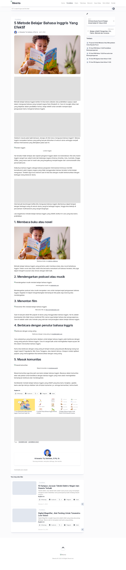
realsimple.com (54, 285)
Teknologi (83, 3)
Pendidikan (70, 3)
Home (63, 3)
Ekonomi (89, 3)
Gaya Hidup (97, 3)
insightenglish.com (57, 334)
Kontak (113, 3)
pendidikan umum (34, 442)
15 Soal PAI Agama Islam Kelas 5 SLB (100, 62)
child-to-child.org (53, 261)
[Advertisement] (47, 89)
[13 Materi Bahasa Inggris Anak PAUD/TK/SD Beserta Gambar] (69, 405)
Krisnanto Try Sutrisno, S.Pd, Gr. (29, 32)
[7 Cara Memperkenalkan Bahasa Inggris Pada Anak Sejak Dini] (24, 405)
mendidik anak (23, 442)
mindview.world (53, 368)
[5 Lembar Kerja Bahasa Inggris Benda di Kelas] (47, 405)
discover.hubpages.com (52, 309)
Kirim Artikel (106, 3)
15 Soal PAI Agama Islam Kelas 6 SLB (100, 58)
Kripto (76, 3)
